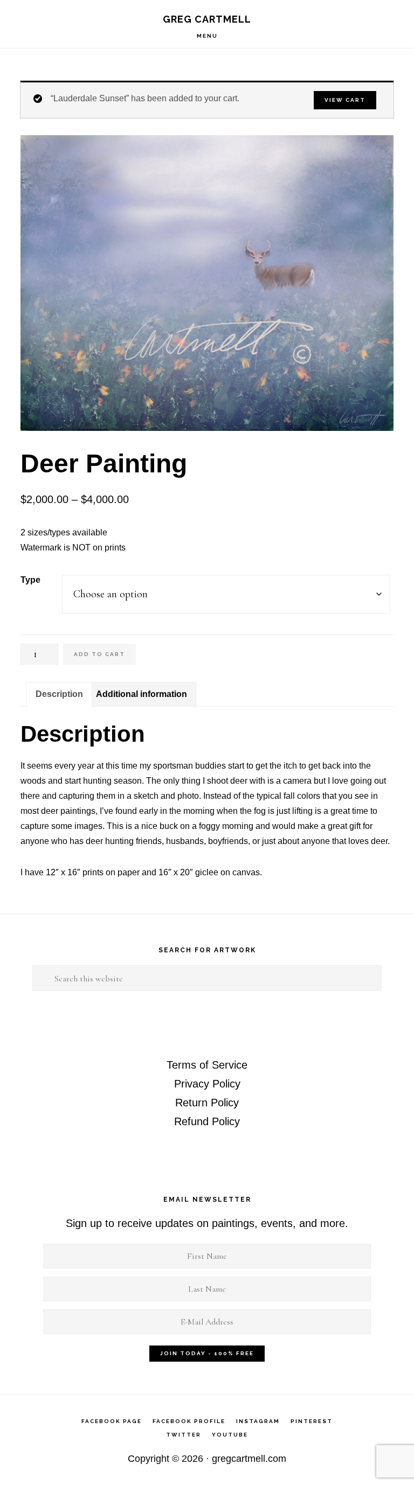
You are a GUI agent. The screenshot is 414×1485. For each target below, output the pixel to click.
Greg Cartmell (207, 19)
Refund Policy (207, 1121)
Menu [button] (207, 36)
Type (30, 579)
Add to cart (99, 654)
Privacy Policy (207, 1084)
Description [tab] (59, 694)
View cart (345, 100)
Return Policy (207, 1102)
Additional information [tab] (141, 694)
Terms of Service (207, 1065)
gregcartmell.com (249, 1458)
